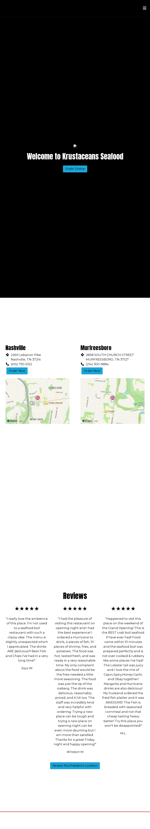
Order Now (17, 371)
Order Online (75, 169)
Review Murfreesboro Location (75, 765)
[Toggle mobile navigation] (145, 8)
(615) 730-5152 (21, 364)
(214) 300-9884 (97, 364)
